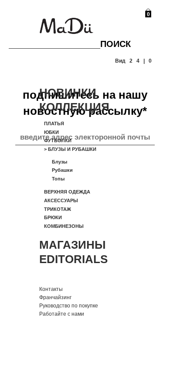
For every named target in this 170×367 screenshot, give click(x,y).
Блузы (59, 161)
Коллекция (74, 106)
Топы (58, 178)
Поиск (115, 44)
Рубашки (62, 170)
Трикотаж (57, 209)
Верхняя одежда (67, 191)
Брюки (53, 217)
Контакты (51, 289)
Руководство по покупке (68, 306)
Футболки (57, 140)
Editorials (73, 259)
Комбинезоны (64, 226)
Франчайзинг (55, 297)
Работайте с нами (61, 314)
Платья (54, 123)
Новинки (67, 92)
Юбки (51, 132)
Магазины (72, 244)
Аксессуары (61, 200)
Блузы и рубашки (70, 149)
